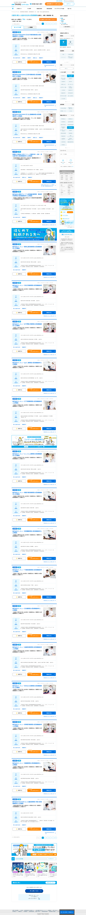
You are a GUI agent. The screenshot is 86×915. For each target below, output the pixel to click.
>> (55, 23)
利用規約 (49, 910)
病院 (63, 54)
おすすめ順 (18, 27)
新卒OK (70, 81)
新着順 (31, 27)
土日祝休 (63, 90)
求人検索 (29, 8)
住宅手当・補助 (63, 87)
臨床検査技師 (31, 911)
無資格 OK (70, 90)
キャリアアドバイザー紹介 (59, 8)
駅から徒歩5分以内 (70, 76)
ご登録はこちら (69, 212)
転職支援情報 (49, 8)
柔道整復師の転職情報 (24, 11)
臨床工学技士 (37, 911)
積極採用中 (63, 93)
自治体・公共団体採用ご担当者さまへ (27, 910)
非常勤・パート (63, 111)
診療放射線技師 (45, 911)
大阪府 (38, 11)
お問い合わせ (55, 910)
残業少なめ (63, 84)
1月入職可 (63, 98)
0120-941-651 (36, 4)
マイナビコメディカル (15, 11)
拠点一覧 (69, 8)
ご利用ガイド (19, 8)
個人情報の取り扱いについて (41, 910)
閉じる (66, 101)
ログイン (69, 3)
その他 (70, 111)
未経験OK (63, 81)
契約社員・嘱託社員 (70, 108)
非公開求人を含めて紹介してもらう (47, 19)
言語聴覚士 (26, 911)
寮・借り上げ (70, 84)
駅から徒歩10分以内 (63, 79)
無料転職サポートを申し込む (53, 3)
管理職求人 (63, 75)
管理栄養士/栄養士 (52, 911)
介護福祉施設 (70, 54)
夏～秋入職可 (70, 95)
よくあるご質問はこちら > (70, 227)
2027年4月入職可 (63, 95)
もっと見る (66, 62)
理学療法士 (14, 911)
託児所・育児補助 (70, 87)
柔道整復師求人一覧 (32, 11)
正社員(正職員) (63, 108)
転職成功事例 (39, 8)
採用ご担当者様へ (59, 0)
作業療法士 (20, 911)
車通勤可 (70, 78)
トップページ (13, 8)
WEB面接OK (70, 93)
